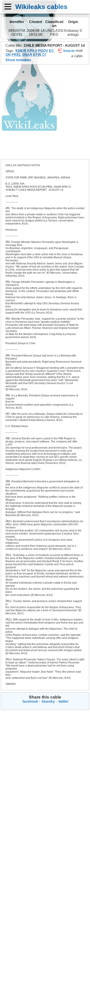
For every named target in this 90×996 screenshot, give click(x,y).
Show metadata (18, 60)
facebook (30, 701)
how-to (68, 51)
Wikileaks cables (41, 6)
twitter (63, 701)
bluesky (48, 701)
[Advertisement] (45, 112)
